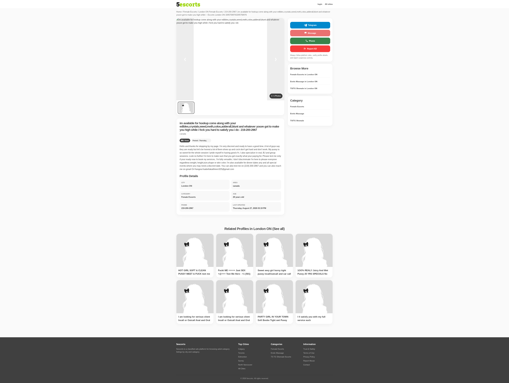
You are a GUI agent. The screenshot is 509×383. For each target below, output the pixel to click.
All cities (329, 4)
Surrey (241, 361)
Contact (306, 365)
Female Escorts (190, 12)
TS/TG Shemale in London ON (303, 88)
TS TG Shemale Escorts (281, 357)
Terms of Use (308, 353)
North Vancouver (245, 365)
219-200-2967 (249, 129)
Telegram (312, 25)
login (320, 4)
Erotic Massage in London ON (303, 81)
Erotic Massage (297, 113)
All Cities (241, 368)
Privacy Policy (309, 357)
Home (179, 12)
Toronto (241, 353)
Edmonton (242, 357)
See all (278, 229)
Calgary (241, 349)
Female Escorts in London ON (303, 74)
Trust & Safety (309, 349)
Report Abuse (309, 361)
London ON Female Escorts (211, 12)
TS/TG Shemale (297, 120)
